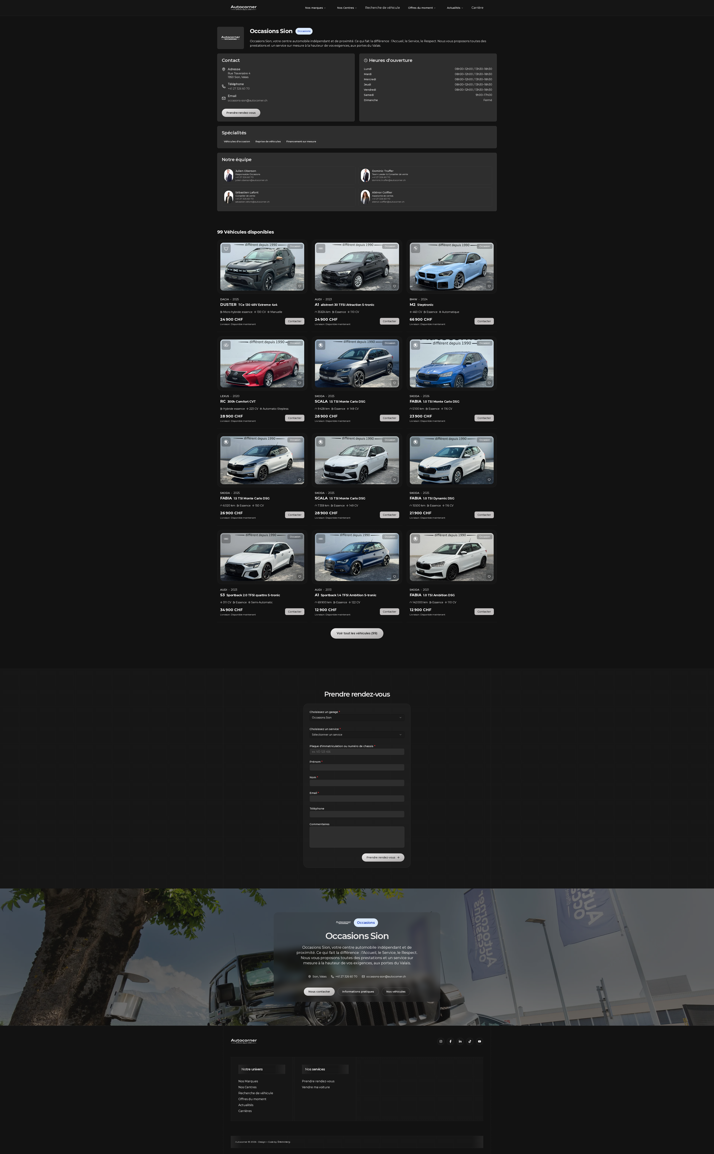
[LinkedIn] (460, 1041)
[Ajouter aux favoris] (300, 286)
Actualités (453, 7)
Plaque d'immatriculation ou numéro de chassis (342, 746)
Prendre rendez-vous (241, 112)
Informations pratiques (358, 991)
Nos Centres (345, 7)
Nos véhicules (396, 991)
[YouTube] (479, 1041)
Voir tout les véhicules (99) (357, 633)
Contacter (294, 321)
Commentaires (319, 824)
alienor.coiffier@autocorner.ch (388, 201)
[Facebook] (450, 1041)
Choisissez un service (325, 729)
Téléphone (317, 808)
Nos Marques (248, 1081)
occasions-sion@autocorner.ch (247, 100)
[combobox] (357, 717)
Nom (314, 777)
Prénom (316, 761)
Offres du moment (420, 7)
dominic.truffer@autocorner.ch (389, 180)
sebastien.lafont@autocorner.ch (252, 201)
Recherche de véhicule (255, 1093)
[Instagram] (441, 1041)
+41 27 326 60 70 (239, 88)
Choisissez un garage (325, 712)
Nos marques (314, 7)
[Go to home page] (244, 7)
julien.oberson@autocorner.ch (251, 180)
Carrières (245, 1111)
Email (314, 793)
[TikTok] (470, 1041)
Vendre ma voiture (316, 1087)
